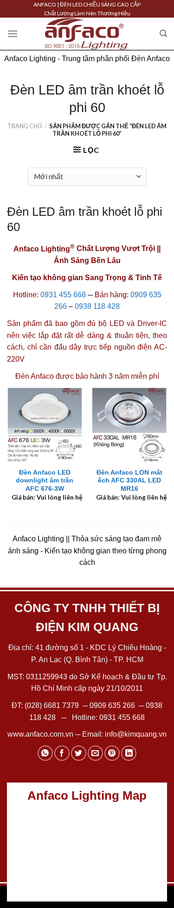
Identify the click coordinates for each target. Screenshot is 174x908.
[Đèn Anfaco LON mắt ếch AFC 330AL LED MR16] (129, 425)
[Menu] (12, 33)
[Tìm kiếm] (163, 34)
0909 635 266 (112, 705)
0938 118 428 (97, 306)
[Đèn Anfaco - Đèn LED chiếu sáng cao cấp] (87, 34)
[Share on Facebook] (62, 753)
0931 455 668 (63, 295)
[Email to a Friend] (95, 753)
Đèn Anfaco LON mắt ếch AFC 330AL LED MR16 (129, 480)
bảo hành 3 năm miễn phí (117, 376)
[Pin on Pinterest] (112, 753)
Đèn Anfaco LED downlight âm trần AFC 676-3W (44, 480)
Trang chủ (24, 126)
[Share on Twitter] (78, 753)
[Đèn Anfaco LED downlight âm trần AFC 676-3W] (45, 425)
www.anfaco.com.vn (40, 734)
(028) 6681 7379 (53, 705)
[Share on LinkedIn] (128, 753)
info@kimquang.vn (136, 734)
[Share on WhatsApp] (45, 753)
